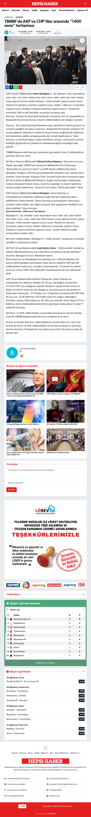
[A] (12, 352)
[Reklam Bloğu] (45, 539)
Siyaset (5, 10)
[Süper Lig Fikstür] (83, 671)
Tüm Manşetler (55, 790)
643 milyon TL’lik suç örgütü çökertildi (62, 424)
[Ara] (85, 3)
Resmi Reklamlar (67, 10)
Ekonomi (16, 10)
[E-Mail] (22, 356)
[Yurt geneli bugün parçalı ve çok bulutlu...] (25, 411)
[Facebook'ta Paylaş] (7, 87)
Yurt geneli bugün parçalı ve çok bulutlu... (23, 424)
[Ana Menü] (5, 3)
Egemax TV (82, 10)
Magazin (44, 10)
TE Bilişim (52, 814)
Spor (54, 10)
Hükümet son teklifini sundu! (58, 453)
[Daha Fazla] (20, 87)
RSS (23, 806)
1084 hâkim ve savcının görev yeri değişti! (63, 394)
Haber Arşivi (55, 796)
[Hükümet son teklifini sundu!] (66, 439)
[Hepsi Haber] (45, 4)
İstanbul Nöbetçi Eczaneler (18, 778)
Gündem (19, 17)
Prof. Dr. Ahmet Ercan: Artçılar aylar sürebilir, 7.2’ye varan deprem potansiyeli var (25, 395)
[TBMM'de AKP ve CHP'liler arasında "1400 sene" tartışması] (45, 60)
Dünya (26, 10)
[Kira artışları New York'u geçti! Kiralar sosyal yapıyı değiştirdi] (25, 439)
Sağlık (34, 10)
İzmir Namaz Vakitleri (16, 784)
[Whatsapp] (46, 748)
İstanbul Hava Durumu (59, 778)
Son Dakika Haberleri (15, 796)
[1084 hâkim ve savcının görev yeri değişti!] (66, 381)
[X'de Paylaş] (11, 87)
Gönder (11, 489)
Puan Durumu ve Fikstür (17, 790)
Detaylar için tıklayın (45, 663)
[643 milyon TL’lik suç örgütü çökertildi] (66, 411)
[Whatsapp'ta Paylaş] (16, 87)
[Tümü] (83, 594)
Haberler (8, 17)
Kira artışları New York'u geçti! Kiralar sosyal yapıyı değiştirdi (24, 454)
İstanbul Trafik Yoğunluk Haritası (63, 784)
